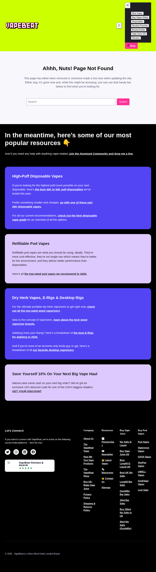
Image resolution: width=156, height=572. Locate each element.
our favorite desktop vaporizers (53, 350)
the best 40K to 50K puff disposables (59, 189)
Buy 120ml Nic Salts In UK (126, 512)
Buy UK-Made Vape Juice (89, 485)
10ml (122, 500)
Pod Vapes (143, 442)
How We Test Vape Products (88, 460)
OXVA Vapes (144, 457)
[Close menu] (127, 5)
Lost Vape (143, 490)
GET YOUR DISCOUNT (27, 391)
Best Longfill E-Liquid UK (125, 463)
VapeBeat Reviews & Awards (31, 463)
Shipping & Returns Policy (89, 506)
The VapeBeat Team (88, 447)
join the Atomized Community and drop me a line (101, 153)
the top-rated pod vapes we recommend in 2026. (55, 273)
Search (123, 101)
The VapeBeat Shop (88, 472)
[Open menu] (119, 26)
